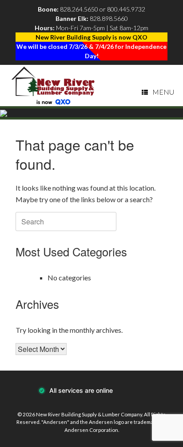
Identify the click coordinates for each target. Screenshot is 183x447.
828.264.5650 (79, 9)
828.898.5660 (109, 18)
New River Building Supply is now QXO (91, 37)
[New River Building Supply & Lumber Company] (53, 85)
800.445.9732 (126, 9)
